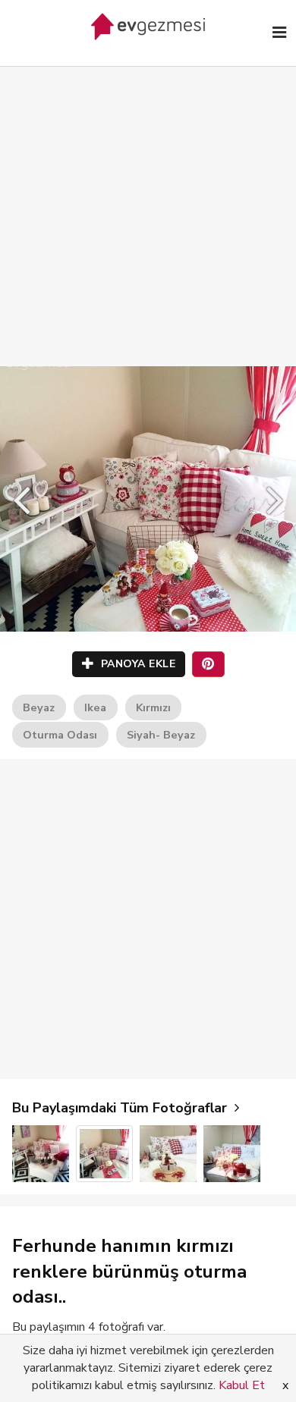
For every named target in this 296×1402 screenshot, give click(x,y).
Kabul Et (242, 1385)
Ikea (95, 707)
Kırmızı (153, 707)
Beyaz (39, 707)
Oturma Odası (60, 734)
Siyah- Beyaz (161, 734)
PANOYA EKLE (136, 664)
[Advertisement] (148, 201)
